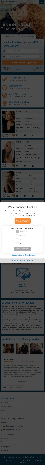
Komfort (23, 236)
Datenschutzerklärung (19, 260)
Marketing (23, 244)
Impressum (30, 260)
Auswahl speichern (22, 249)
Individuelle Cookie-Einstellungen (22, 255)
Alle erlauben (22, 221)
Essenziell (23, 232)
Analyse (23, 240)
